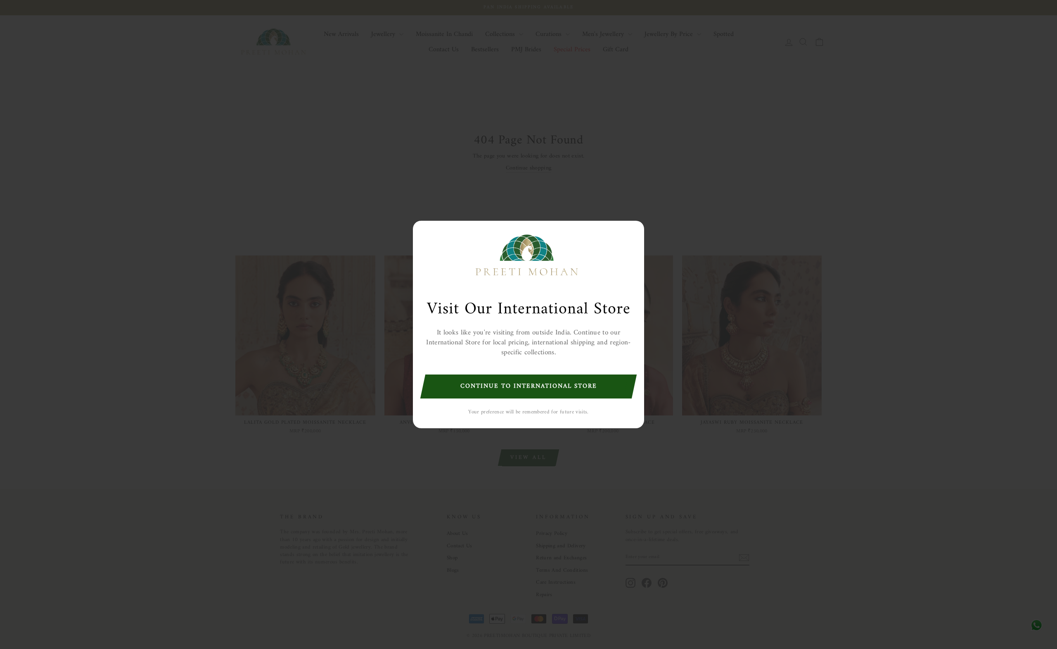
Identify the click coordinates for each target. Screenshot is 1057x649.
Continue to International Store (528, 386)
